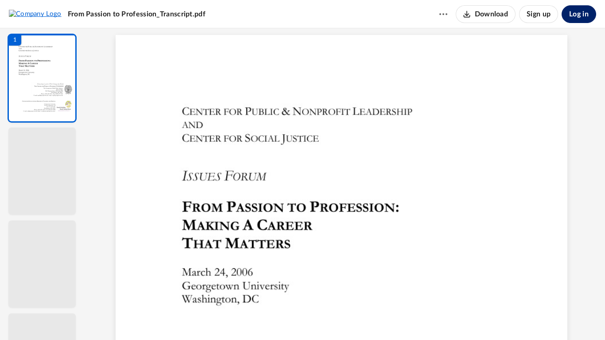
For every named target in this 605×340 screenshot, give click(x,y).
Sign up (539, 14)
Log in (579, 14)
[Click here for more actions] (443, 14)
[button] (42, 78)
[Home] (35, 13)
